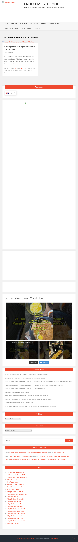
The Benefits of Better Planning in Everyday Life (19, 402)
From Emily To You (41, 4)
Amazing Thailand (9, 68)
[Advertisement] (41, 15)
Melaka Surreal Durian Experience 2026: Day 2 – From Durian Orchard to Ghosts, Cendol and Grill (34, 385)
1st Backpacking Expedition (15, 472)
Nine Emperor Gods (13, 489)
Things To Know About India (15, 511)
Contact (38, 28)
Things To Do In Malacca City (16, 499)
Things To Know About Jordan (16, 513)
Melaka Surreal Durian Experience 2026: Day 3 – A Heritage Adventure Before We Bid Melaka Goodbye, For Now (38, 381)
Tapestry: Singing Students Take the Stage (17, 392)
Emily (6, 459)
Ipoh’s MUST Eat (12, 479)
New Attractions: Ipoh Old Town (17, 487)
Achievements (53, 24)
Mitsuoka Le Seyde (58, 452)
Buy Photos (34, 24)
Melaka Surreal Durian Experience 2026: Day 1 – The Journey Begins (25, 388)
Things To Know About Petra (15, 518)
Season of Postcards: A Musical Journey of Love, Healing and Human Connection (28, 399)
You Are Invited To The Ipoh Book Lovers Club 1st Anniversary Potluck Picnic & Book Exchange (38, 459)
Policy (29, 28)
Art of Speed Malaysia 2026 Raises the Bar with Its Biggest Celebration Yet (26, 395)
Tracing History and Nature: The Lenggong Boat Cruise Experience (28, 452)
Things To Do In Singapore (15, 506)
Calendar (23, 24)
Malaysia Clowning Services (15, 484)
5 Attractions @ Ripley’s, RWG (16, 475)
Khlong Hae (31, 68)
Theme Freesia (54, 538)
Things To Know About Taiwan (16, 521)
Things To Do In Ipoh (13, 496)
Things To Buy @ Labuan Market (17, 494)
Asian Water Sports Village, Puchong (20, 456)
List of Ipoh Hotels (12, 482)
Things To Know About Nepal (15, 516)
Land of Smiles (28, 70)
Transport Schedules (11, 28)
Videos (43, 24)
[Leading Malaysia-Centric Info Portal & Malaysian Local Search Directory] (39, 173)
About (6, 24)
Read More (24, 64)
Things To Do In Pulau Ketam (15, 504)
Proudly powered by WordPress (25, 538)
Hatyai (24, 68)
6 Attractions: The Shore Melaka (17, 477)
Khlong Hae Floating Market (13, 70)
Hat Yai (19, 68)
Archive (14, 24)
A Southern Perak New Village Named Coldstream (54, 456)
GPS (23, 28)
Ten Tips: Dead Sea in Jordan (15, 492)
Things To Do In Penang (14, 501)
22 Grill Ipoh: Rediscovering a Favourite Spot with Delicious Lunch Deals (26, 374)
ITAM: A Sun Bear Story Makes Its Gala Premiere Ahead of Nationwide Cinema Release (30, 406)
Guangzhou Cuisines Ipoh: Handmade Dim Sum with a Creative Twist (25, 378)
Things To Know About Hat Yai (16, 509)
